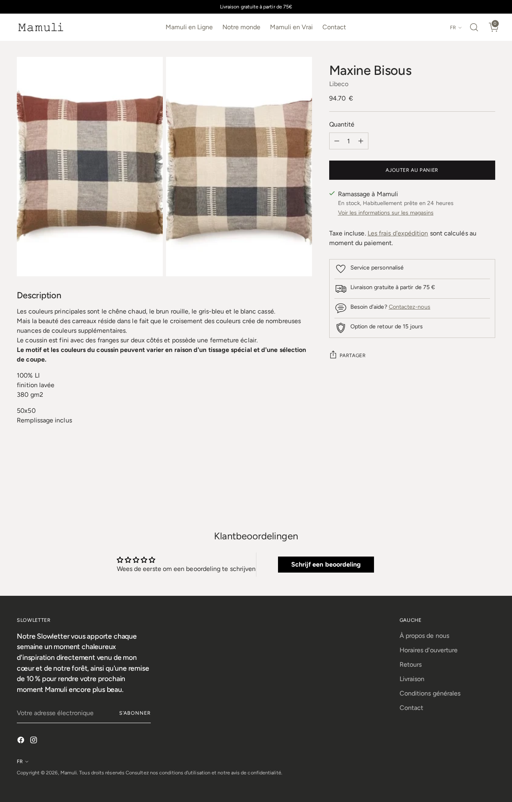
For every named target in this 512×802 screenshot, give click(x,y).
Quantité (342, 124)
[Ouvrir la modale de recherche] (474, 27)
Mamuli (68, 773)
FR (453, 27)
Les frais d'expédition (398, 233)
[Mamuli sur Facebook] (21, 741)
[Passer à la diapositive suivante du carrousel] (488, 492)
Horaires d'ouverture (429, 650)
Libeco (338, 84)
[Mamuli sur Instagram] (34, 741)
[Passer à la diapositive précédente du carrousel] (470, 492)
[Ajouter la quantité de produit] (361, 141)
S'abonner (135, 713)
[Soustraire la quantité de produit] (337, 141)
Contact (412, 708)
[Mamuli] (41, 27)
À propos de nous (424, 635)
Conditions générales (430, 693)
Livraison (412, 679)
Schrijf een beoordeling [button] (326, 564)
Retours (411, 664)
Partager (353, 355)
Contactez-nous (409, 307)
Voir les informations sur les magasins (386, 212)
